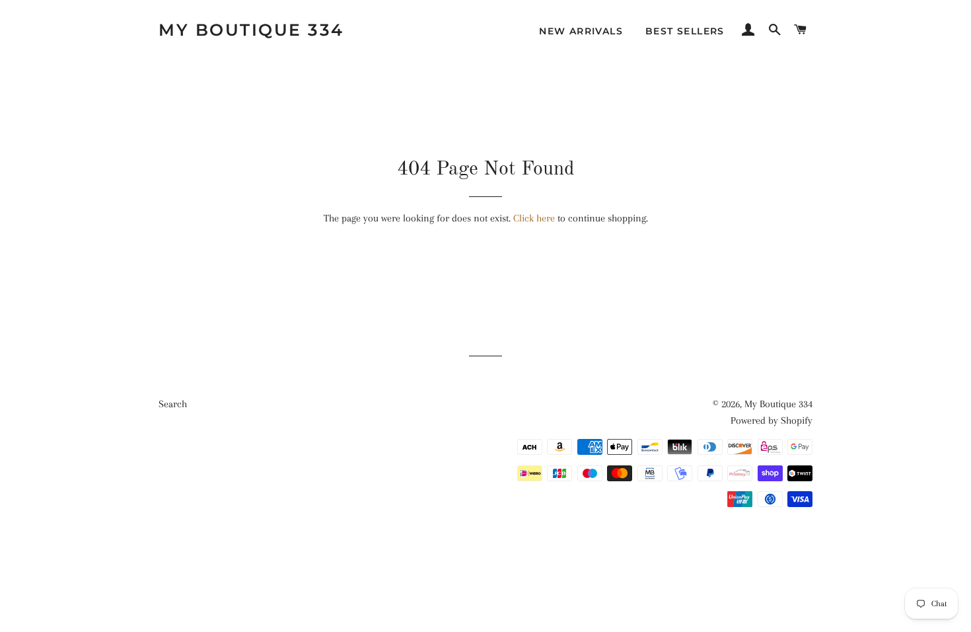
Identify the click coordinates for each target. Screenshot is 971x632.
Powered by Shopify (771, 420)
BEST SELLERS (685, 31)
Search (173, 404)
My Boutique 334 (251, 30)
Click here (534, 218)
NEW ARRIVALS (581, 31)
